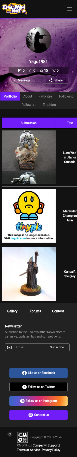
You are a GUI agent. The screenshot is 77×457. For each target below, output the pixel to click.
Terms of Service (29, 450)
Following (66, 96)
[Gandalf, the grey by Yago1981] (28, 274)
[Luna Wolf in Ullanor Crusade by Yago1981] (28, 157)
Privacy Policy (51, 450)
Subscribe (57, 347)
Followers (28, 105)
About (27, 96)
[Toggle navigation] (69, 9)
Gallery (12, 311)
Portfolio (10, 96)
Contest (58, 311)
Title (70, 123)
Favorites (45, 96)
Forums (35, 311)
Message (24, 80)
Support (53, 445)
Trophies (49, 105)
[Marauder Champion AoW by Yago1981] (28, 216)
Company (39, 445)
